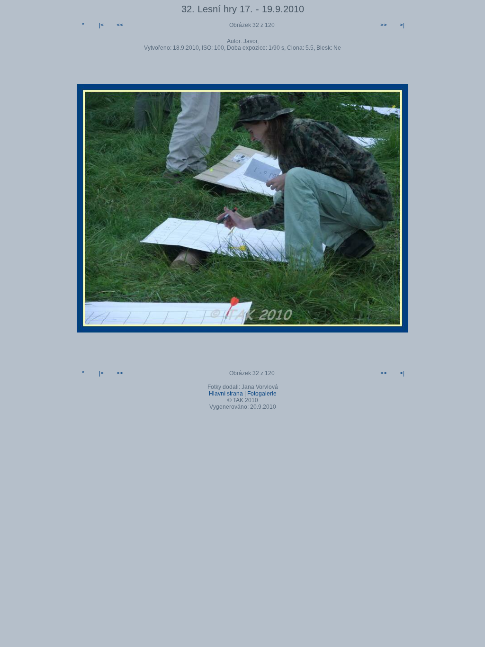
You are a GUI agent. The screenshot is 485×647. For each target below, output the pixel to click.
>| (402, 25)
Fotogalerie (262, 393)
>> (383, 25)
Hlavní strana (226, 393)
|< (101, 25)
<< (120, 25)
